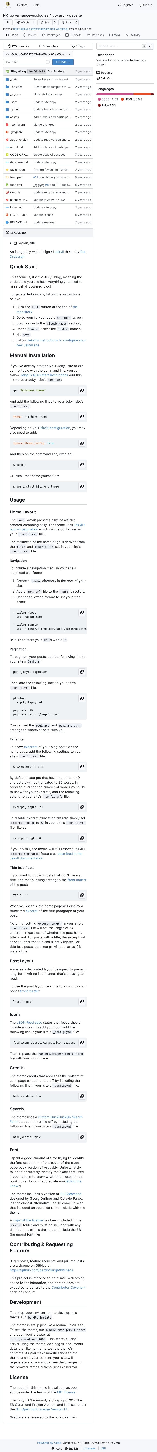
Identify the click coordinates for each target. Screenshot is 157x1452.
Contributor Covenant (68, 1287)
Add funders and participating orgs (56, 117)
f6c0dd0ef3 (37, 71)
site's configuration (55, 428)
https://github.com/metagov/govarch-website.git (40, 28)
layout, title (26, 243)
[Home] (7, 5)
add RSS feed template (65, 184)
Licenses (89, 1448)
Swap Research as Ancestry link (54, 79)
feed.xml (16, 184)
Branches (50, 46)
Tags (80, 46)
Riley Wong (18, 71)
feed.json (16, 177)
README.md (18, 222)
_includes (16, 87)
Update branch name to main (52, 109)
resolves (38, 184)
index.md (16, 207)
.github (15, 109)
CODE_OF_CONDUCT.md (19, 154)
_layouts (15, 94)
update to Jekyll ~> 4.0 (49, 199)
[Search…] (150, 46)
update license (43, 214)
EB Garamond (71, 1194)
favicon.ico (17, 169)
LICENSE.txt (18, 214)
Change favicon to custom (50, 169)
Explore (22, 5)
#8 (47, 184)
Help (37, 5)
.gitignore (16, 132)
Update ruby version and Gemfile (55, 139)
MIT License (66, 1392)
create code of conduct (49, 154)
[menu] (56, 1448)
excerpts (30, 747)
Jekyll (59, 252)
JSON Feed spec (29, 1022)
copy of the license (28, 1220)
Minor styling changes (48, 94)
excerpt (32, 911)
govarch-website (67, 15)
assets (14, 117)
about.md (16, 147)
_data (14, 79)
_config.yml (17, 124)
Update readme (43, 222)
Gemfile (15, 192)
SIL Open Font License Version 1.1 (41, 1409)
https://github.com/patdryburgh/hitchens (41, 1270)
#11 (35, 177)
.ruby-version (19, 139)
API (103, 1448)
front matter (77, 880)
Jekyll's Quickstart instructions (44, 375)
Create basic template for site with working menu (66, 87)
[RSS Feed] (8, 22)
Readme (106, 72)
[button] (23, 22)
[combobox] (27, 62)
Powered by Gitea (49, 1442)
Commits (20, 46)
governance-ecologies (29, 15)
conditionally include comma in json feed (65, 177)
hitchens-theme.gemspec (19, 199)
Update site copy (44, 102)
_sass (13, 102)
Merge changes (43, 124)
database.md (19, 162)
